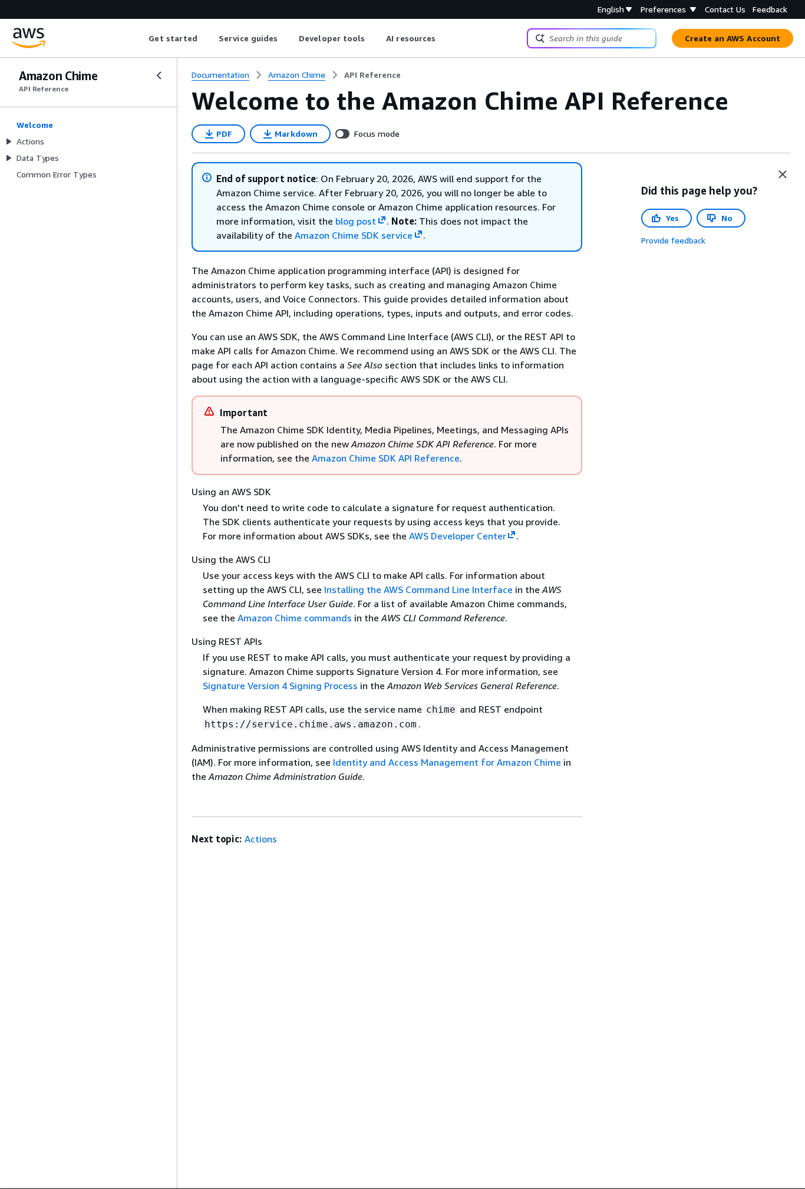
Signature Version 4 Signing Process (280, 685)
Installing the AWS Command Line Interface (418, 589)
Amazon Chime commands (294, 618)
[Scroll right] (444, 38)
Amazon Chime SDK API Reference (386, 458)
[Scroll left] (140, 38)
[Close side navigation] (159, 75)
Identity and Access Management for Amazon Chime (447, 762)
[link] (372, 75)
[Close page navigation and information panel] (782, 174)
